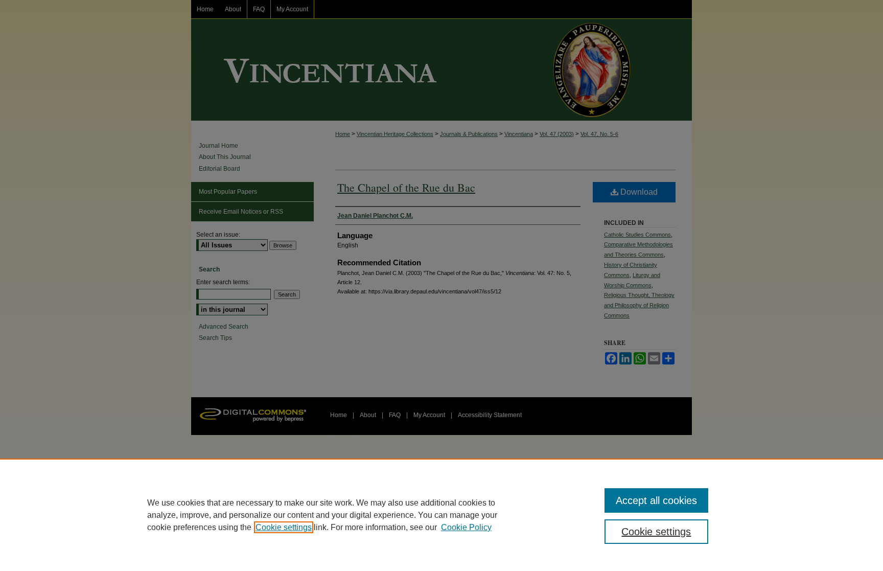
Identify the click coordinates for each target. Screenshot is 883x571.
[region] (441, 515)
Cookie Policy (466, 527)
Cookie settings (283, 527)
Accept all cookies (656, 500)
